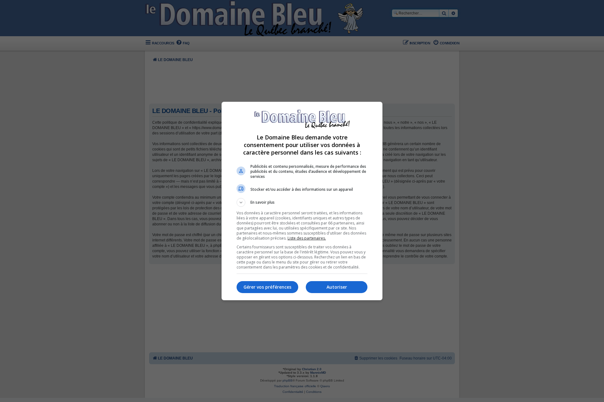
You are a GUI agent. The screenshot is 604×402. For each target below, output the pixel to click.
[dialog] (302, 201)
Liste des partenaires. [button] (307, 238)
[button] (302, 202)
